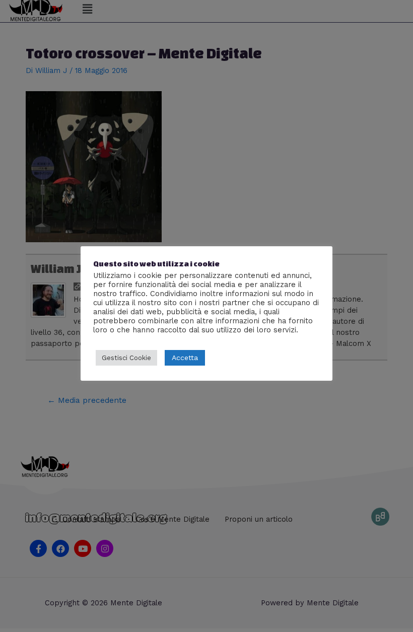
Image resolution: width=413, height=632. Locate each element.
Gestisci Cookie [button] (126, 358)
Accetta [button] (185, 358)
